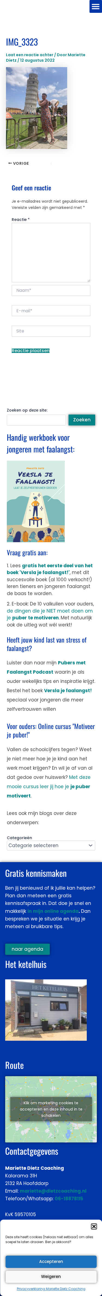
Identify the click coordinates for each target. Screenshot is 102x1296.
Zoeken (82, 419)
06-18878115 (69, 1198)
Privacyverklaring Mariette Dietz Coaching (51, 1288)
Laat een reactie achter (29, 55)
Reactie (21, 219)
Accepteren (51, 1261)
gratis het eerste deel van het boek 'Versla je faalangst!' (50, 569)
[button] (94, 1226)
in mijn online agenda (53, 911)
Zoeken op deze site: (27, 410)
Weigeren (51, 1276)
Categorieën (19, 838)
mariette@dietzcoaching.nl (53, 1191)
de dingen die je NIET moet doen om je (50, 614)
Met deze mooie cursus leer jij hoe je (49, 786)
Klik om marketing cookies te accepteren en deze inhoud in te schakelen (51, 1109)
